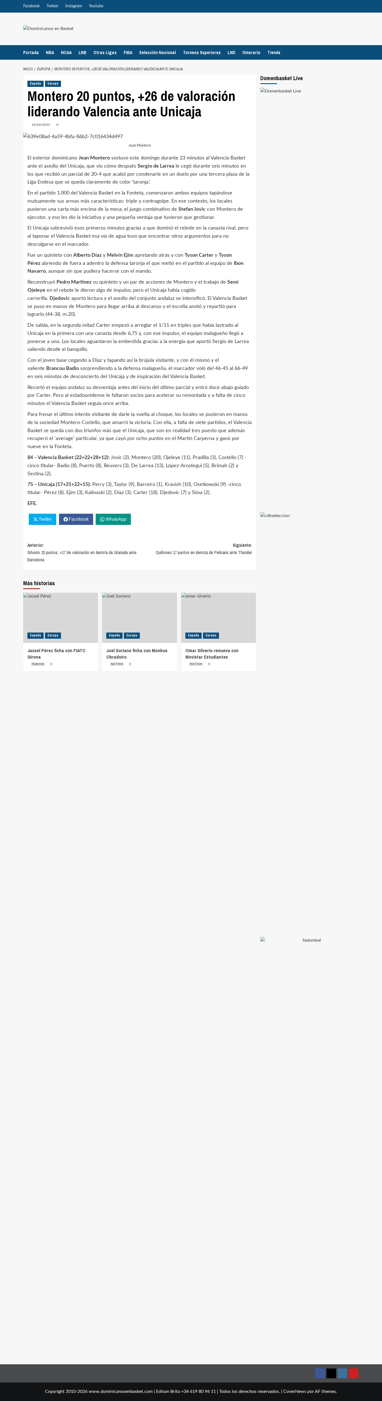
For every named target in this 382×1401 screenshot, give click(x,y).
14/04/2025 (41, 124)
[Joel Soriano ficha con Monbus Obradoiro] (139, 618)
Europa (53, 83)
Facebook (31, 6)
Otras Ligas (105, 52)
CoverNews (294, 1391)
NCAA (66, 52)
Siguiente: (204, 548)
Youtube (96, 6)
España (35, 83)
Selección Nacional (157, 52)
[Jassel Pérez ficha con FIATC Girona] (60, 618)
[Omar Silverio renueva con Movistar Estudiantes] (218, 618)
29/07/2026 (116, 664)
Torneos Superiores (202, 52)
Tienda (273, 52)
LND (231, 52)
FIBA (128, 52)
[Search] (355, 52)
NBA (50, 52)
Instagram (73, 6)
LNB (82, 52)
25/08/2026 (37, 664)
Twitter (52, 6)
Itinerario (251, 52)
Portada (31, 52)
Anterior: (81, 552)
